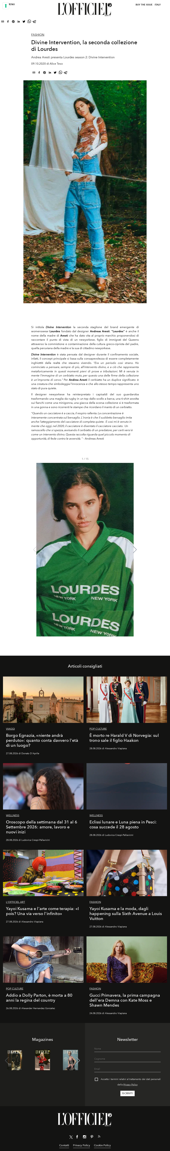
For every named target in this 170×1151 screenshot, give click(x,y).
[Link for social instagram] (84, 1137)
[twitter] (24, 22)
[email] (2, 22)
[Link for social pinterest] (91, 1137)
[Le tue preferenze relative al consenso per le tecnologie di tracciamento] (6, 6)
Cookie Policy (102, 1145)
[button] (135, 549)
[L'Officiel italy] (85, 9)
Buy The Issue (144, 4)
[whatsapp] (29, 22)
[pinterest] (13, 22)
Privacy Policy (130, 1084)
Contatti (64, 1145)
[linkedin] (18, 22)
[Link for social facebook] (77, 1137)
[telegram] (34, 22)
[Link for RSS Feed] (99, 1137)
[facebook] (8, 22)
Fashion (37, 35)
